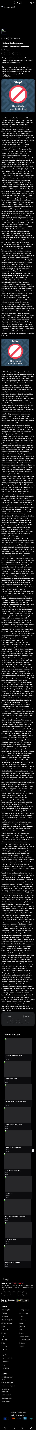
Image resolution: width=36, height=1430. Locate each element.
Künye (3, 1365)
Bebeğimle (22, 1343)
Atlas (3, 1326)
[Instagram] (3, 1293)
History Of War (24, 1310)
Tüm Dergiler (5, 1310)
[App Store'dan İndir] (8, 1300)
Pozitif (21, 1323)
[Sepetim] (31, 3)
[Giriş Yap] (31, 1428)
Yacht (21, 1329)
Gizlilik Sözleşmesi (7, 1382)
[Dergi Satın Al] (14, 1428)
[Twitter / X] (14, 1293)
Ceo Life (4, 1313)
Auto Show (5, 1329)
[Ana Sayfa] (5, 1279)
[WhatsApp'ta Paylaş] (11, 53)
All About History (7, 1323)
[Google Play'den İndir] (23, 1300)
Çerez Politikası (6, 1395)
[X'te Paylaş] (7, 53)
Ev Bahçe (4, 1339)
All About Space (24, 1339)
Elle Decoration (24, 1336)
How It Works (23, 1313)
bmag (14, 1412)
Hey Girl (4, 1349)
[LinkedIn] (19, 1293)
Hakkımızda (5, 1361)
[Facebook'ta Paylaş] (3, 53)
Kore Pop (22, 1320)
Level (21, 1333)
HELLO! (4, 1346)
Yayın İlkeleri (5, 1401)
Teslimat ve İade (6, 1398)
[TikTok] (24, 1293)
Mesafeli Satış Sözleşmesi (5, 1390)
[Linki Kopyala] (27, 1021)
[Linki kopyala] (18, 53)
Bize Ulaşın (5, 1368)
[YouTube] (9, 1293)
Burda (3, 1336)
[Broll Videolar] (22, 1428)
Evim (3, 1343)
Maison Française (6, 1320)
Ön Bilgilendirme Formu (6, 1378)
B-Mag (3, 1333)
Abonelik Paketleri (7, 1358)
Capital (21, 1346)
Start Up (22, 1326)
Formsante (4, 1316)
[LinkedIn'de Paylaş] (14, 53)
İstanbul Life (23, 1316)
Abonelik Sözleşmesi (7, 1386)
